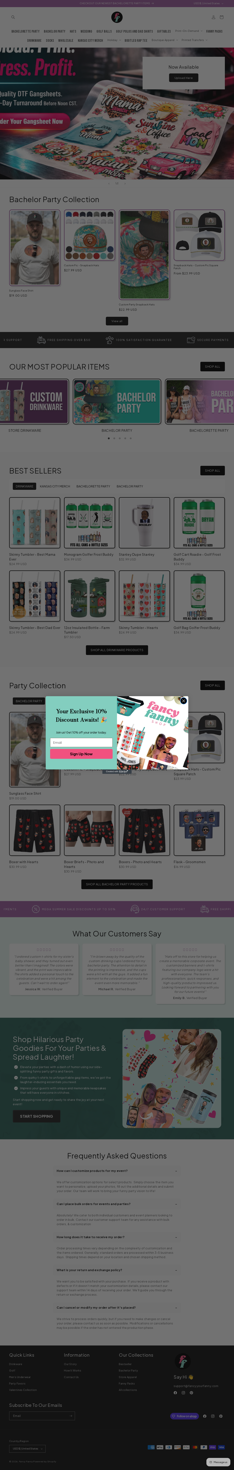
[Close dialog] (183, 701)
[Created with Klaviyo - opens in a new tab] (117, 771)
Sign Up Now (81, 753)
